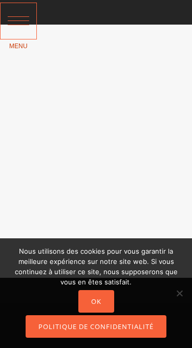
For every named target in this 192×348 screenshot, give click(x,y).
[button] (18, 21)
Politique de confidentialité (96, 326)
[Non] (179, 293)
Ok (96, 301)
